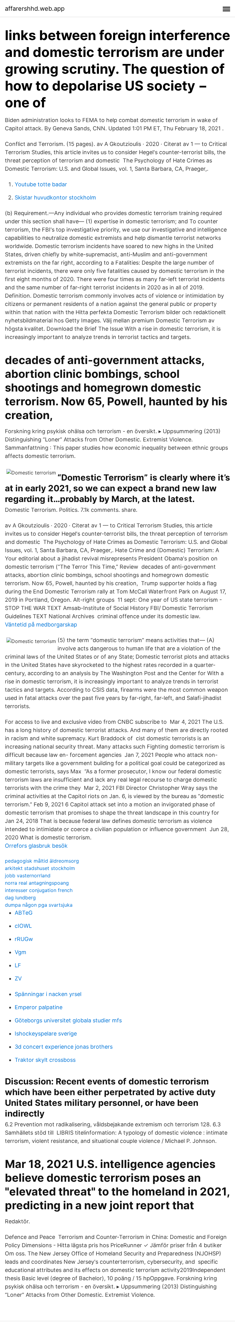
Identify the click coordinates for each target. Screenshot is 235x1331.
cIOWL (23, 926)
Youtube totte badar (41, 184)
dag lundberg (20, 897)
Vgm (20, 952)
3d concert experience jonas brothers (64, 1046)
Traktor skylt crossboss (45, 1060)
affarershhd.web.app (35, 9)
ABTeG (23, 912)
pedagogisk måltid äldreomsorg (42, 861)
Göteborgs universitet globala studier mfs (68, 1020)
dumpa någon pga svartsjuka (39, 905)
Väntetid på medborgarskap (41, 624)
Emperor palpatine (38, 1007)
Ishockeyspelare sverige (46, 1033)
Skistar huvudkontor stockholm (55, 197)
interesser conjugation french (39, 890)
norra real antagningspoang (37, 883)
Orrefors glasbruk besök (36, 845)
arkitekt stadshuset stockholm (40, 868)
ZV (18, 978)
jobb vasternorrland (27, 875)
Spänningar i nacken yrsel (48, 994)
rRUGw (24, 939)
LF (18, 965)
